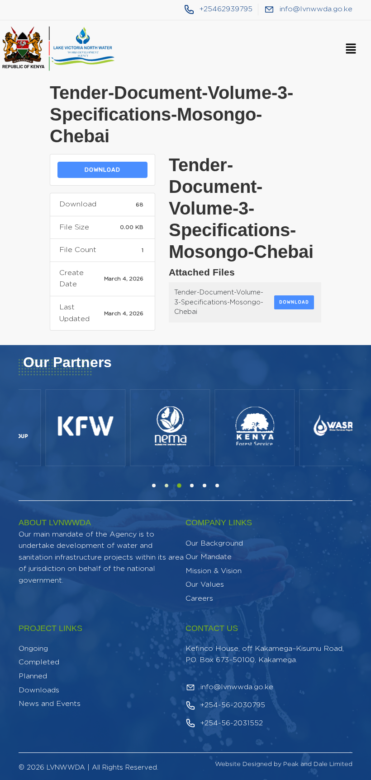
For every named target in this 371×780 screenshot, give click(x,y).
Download (102, 169)
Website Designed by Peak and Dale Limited (283, 764)
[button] (351, 49)
